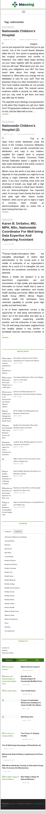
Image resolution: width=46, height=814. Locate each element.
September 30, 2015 (9, 39)
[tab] (8, 532)
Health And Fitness (11, 564)
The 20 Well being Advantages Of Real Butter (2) (21, 745)
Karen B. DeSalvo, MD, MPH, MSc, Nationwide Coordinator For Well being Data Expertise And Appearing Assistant (22, 231)
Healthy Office (9, 603)
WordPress (28, 803)
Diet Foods (8, 549)
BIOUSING (21, 803)
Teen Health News (28, 691)
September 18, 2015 (27, 739)
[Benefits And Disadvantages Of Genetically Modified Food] (10, 676)
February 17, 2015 (8, 749)
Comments (23, 660)
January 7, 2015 (26, 720)
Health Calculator (10, 568)
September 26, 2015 (8, 760)
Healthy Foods (9, 592)
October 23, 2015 (27, 694)
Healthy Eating (10, 584)
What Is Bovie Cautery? (30, 667)
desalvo (28, 249)
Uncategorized (9, 631)
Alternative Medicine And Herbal (16, 537)
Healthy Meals (9, 599)
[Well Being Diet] (10, 717)
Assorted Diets (9, 541)
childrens (22, 39)
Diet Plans (8, 552)
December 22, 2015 (27, 670)
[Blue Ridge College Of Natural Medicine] (10, 777)
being (16, 249)
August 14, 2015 (8, 134)
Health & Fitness (10, 560)
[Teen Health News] (9, 691)
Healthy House (10, 596)
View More (8, 114)
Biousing (5, 803)
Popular (9, 660)
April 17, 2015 (26, 708)
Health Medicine (8, 27)
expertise (34, 249)
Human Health (7, 219)
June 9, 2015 (6, 771)
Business (7, 545)
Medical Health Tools (12, 611)
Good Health (9, 556)
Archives (18, 531)
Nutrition (8, 627)
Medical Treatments (11, 619)
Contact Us (5, 648)
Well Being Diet (27, 717)
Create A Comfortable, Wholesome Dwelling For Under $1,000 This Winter (31, 702)
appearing (5, 249)
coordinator (22, 249)
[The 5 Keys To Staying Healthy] (10, 733)
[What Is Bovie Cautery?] (10, 667)
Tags (37, 660)
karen (39, 249)
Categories (7, 531)
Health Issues (9, 576)
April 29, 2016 (26, 782)
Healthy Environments (12, 588)
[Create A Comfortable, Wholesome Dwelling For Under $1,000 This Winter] (10, 700)
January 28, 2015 (8, 244)
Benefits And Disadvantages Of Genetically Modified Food (31, 678)
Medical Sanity (10, 615)
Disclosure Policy (8, 653)
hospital (27, 39)
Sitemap (4, 650)
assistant (11, 249)
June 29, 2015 (26, 684)
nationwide (34, 39)
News (6, 623)
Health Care (9, 572)
